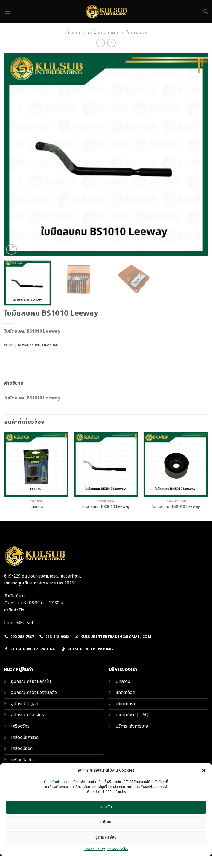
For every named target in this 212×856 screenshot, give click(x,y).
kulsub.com (63, 781)
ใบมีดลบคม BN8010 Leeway (176, 506)
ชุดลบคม (36, 506)
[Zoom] (11, 249)
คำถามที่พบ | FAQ (132, 715)
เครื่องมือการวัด (25, 737)
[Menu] (7, 11)
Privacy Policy (117, 849)
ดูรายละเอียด (106, 837)
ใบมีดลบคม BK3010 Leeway (106, 506)
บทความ (123, 681)
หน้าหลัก (71, 33)
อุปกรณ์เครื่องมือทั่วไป (31, 681)
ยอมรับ (106, 807)
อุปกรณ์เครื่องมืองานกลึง (34, 692)
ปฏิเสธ (105, 822)
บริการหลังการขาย (132, 726)
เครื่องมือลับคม (103, 33)
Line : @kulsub (19, 622)
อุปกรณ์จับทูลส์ (24, 704)
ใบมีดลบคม (137, 33)
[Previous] (15, 154)
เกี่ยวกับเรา (125, 704)
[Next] (197, 154)
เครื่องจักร (20, 726)
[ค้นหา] (205, 11)
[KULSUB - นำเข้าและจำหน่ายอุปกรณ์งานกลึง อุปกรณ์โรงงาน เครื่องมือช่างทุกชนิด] (106, 11)
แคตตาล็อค (125, 692)
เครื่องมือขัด (22, 748)
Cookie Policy (94, 849)
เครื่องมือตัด (22, 759)
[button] (203, 770)
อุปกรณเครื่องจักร (27, 715)
